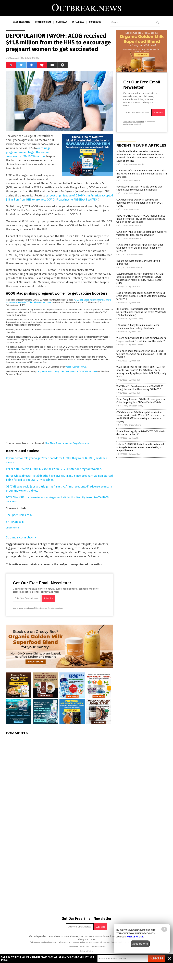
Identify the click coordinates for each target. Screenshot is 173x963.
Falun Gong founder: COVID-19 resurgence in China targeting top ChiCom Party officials (140, 401)
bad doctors (100, 544)
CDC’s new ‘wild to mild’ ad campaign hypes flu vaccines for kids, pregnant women (141, 233)
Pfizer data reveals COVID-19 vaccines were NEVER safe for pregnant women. (54, 469)
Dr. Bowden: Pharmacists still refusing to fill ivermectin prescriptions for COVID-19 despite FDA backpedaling (141, 312)
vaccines (72, 556)
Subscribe (156, 958)
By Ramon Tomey (136, 254)
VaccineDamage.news (75, 367)
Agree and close (140, 943)
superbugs (95, 22)
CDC (56, 548)
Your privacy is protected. (23, 608)
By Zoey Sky (134, 209)
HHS (40, 552)
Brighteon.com (81, 443)
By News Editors (135, 238)
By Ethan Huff (134, 287)
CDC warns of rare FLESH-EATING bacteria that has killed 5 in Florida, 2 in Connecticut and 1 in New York (141, 173)
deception (12, 552)
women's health (89, 556)
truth (26, 556)
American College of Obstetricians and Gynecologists (58, 544)
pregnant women (97, 552)
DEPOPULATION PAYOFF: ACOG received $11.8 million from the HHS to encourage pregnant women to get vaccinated (140, 218)
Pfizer (81, 552)
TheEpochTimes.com (19, 515)
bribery (47, 548)
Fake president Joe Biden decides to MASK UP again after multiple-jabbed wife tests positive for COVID (141, 296)
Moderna (71, 552)
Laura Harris (32, 57)
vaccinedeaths (21, 22)
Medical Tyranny (54, 552)
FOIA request (28, 552)
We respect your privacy (69, 942)
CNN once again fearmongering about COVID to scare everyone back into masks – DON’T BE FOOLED (141, 354)
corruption (81, 548)
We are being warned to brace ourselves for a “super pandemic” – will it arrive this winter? (141, 339)
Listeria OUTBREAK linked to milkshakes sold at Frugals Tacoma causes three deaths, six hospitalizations (140, 447)
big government (16, 548)
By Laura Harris (135, 225)
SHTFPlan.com (15, 521)
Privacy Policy (86, 951)
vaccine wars (58, 556)
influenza (78, 22)
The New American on (58, 443)
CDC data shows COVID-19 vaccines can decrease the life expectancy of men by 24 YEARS (139, 202)
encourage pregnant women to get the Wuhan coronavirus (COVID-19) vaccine (28, 152)
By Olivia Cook (135, 180)
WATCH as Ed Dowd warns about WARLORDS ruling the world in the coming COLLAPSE (139, 388)
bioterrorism (43, 22)
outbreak (61, 22)
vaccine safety (39, 556)
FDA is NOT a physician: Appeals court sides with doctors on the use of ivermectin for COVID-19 (139, 247)
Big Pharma (34, 548)
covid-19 (94, 548)
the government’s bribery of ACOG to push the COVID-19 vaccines (66, 371)
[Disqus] (59, 780)
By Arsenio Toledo (136, 164)
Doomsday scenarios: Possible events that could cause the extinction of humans (139, 188)
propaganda (13, 556)
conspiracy (66, 548)
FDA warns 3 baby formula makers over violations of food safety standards (137, 327)
